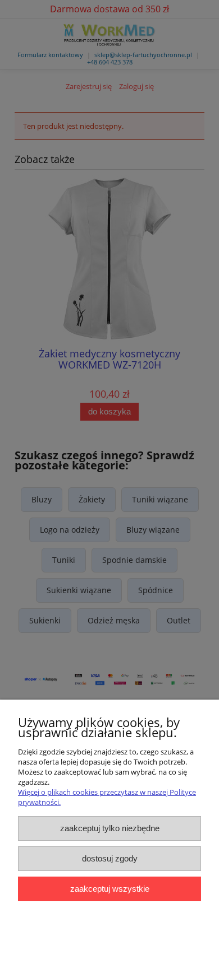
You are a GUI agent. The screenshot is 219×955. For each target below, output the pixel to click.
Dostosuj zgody (110, 858)
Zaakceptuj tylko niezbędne (109, 828)
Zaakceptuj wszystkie (109, 888)
